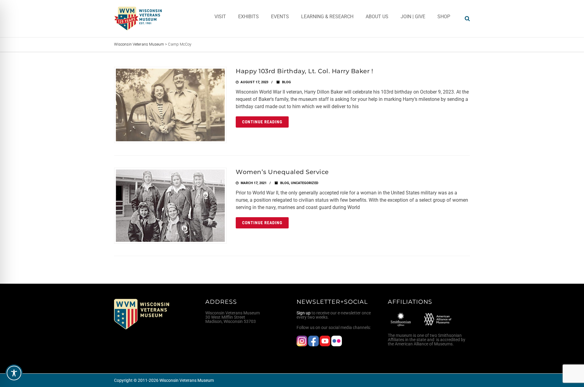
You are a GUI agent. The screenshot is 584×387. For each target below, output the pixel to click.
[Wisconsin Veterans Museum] (138, 18)
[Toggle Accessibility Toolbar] (14, 373)
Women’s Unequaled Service (282, 172)
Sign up (304, 312)
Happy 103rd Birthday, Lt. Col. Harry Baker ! (304, 71)
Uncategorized (304, 183)
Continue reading (262, 121)
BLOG (286, 82)
